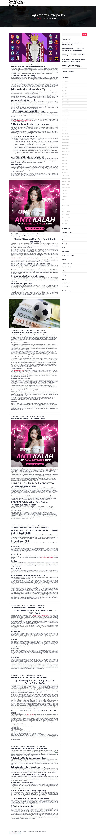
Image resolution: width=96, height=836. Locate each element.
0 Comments (41, 64)
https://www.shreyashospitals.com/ (41, 615)
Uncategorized (31, 64)
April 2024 (64, 166)
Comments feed (66, 287)
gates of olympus (67, 232)
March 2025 (65, 133)
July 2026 (64, 84)
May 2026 (64, 90)
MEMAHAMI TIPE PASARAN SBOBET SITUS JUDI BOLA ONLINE (30, 527)
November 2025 (66, 109)
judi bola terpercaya (19, 370)
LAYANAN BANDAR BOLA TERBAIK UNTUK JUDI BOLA (27, 607)
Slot (63, 247)
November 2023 (66, 181)
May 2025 (64, 127)
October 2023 (65, 184)
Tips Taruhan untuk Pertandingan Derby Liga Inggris (28, 66)
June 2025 (64, 124)
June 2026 (64, 87)
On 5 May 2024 (14, 675)
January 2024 (65, 175)
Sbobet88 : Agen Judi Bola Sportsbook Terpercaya (27, 236)
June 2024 (64, 160)
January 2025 (65, 139)
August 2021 (65, 220)
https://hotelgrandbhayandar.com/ (22, 120)
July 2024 (64, 157)
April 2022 (64, 208)
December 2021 (66, 211)
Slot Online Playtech (68, 255)
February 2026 (65, 100)
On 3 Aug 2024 (14, 416)
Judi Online (65, 236)
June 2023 (64, 196)
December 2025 (66, 106)
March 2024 (65, 169)
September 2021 (66, 217)
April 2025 (64, 130)
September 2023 (66, 187)
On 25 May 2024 (15, 605)
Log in (64, 279)
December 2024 (66, 142)
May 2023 (64, 199)
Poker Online (65, 243)
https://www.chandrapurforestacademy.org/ (21, 259)
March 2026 (65, 97)
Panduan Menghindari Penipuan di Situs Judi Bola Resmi (29, 332)
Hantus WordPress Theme (15, 833)
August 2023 (65, 190)
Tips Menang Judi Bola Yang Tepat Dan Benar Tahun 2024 (29, 677)
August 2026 (65, 81)
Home (39, 18)
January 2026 (65, 103)
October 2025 (65, 112)
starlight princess (67, 263)
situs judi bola (30, 714)
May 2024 (64, 163)
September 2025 (66, 115)
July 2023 (64, 193)
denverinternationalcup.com (47, 557)
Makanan (64, 240)
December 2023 (66, 178)
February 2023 (65, 205)
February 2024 (65, 172)
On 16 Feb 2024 (14, 746)
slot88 (64, 259)
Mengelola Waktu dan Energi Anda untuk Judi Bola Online (29, 748)
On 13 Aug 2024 (14, 330)
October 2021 (65, 214)
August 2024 (65, 154)
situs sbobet (50, 469)
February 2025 (65, 136)
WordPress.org (66, 290)
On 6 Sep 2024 (14, 64)
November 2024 (66, 145)
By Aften (22, 64)
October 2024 (65, 148)
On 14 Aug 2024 (14, 233)
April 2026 (64, 93)
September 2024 (66, 151)
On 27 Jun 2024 (14, 525)
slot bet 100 (65, 251)
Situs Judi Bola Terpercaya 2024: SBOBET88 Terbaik (28, 418)
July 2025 (64, 121)
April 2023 (64, 202)
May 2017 (64, 223)
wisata (64, 271)
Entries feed (65, 283)
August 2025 (65, 118)
